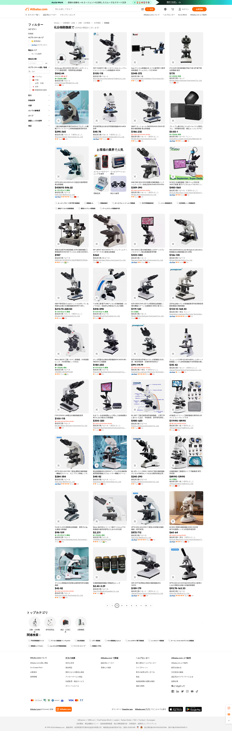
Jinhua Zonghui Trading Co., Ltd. (181, 428)
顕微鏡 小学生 (96, 646)
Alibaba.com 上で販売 (179, 663)
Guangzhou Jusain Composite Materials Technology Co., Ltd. (186, 139)
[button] (142, 9)
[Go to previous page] (107, 605)
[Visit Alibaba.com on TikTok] (197, 691)
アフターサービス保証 (73, 677)
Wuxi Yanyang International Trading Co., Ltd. (109, 78)
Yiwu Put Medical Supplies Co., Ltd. (106, 591)
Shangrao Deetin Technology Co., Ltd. (69, 137)
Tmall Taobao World (104, 720)
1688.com (91, 720)
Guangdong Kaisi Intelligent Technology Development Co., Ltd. (148, 78)
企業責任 (33, 672)
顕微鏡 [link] (106, 23)
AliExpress (81, 720)
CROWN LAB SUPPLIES (64, 372)
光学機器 (97, 23)
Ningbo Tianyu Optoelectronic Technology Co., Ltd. (72, 539)
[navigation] (39, 314)
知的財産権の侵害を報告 (145, 681)
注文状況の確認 (177, 672)
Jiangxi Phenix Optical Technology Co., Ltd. (185, 370)
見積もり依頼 (106, 667)
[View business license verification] (138, 727)
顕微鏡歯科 (104, 203)
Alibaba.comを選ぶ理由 (39, 663)
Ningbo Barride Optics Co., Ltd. (180, 260)
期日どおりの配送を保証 (74, 672)
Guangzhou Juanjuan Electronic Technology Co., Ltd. (186, 314)
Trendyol (141, 720)
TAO (134, 720)
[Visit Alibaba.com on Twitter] (182, 691)
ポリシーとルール (72, 686)
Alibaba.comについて (38, 658)
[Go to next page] (151, 605)
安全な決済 (69, 663)
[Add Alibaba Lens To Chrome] (64, 709)
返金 (137, 677)
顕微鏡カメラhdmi (37, 646)
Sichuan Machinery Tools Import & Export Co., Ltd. (186, 193)
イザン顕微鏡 (96, 641)
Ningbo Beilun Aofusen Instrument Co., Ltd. (185, 80)
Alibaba (56, 23)
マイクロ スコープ (79, 646)
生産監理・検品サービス (74, 681)
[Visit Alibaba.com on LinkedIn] (177, 691)
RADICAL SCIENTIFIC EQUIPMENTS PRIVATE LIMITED (72, 260)
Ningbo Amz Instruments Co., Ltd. (143, 139)
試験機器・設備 (69, 23)
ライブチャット (142, 667)
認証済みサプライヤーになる (182, 677)
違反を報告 (140, 686)
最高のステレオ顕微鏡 (88, 208)
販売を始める (176, 667)
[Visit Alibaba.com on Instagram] (187, 691)
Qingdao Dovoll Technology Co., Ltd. (106, 316)
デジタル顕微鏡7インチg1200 (60, 641)
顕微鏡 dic (90, 203)
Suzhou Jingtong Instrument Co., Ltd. (145, 426)
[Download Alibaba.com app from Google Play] (193, 709)
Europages (151, 720)
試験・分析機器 (84, 23)
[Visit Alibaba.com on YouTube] (192, 691)
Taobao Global (126, 720)
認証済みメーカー (107, 663)
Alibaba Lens (35, 709)
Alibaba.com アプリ (142, 709)
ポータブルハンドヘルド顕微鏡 (125, 203)
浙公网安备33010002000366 (155, 727)
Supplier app (127, 709)
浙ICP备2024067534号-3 (177, 727)
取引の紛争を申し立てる (145, 672)
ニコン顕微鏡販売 (166, 203)
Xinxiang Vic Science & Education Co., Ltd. (108, 137)
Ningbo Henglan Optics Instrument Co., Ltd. (109, 260)
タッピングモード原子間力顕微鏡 (69, 203)
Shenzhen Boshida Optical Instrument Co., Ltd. (110, 372)
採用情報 (33, 677)
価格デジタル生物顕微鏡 (66, 208)
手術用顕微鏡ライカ (37, 641)
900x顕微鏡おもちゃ (114, 641)
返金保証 (68, 667)
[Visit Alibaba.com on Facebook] (172, 691)
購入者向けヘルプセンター (146, 663)
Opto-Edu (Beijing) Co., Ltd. (65, 195)
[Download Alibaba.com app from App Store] (176, 709)
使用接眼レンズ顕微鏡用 (187, 203)
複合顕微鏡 (81, 641)
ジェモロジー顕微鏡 (157, 641)
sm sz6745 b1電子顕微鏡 (136, 641)
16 (146, 605)
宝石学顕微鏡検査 (148, 203)
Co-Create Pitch (36, 667)
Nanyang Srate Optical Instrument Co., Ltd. (147, 260)
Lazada (116, 720)
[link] (229, 708)
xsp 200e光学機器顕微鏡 (58, 646)
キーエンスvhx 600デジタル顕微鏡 (182, 641)
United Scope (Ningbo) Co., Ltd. (66, 83)
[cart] (173, 10)
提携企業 (174, 681)
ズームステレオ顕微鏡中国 (111, 208)
